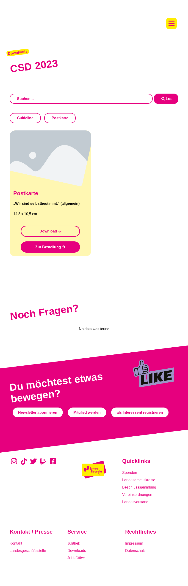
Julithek (73, 543)
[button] (171, 23)
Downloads (76, 551)
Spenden (129, 473)
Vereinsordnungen (137, 495)
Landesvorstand (135, 502)
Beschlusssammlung (139, 487)
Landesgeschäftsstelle (28, 551)
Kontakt (16, 543)
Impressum (134, 543)
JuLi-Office (76, 558)
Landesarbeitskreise (138, 480)
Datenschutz (135, 551)
